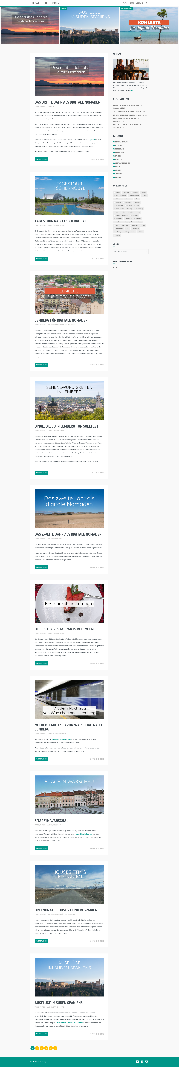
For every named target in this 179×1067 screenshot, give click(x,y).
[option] (30, 25)
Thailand (118, 174)
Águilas (118, 235)
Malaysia (118, 159)
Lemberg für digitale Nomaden (61, 320)
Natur (138, 212)
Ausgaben (135, 192)
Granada (137, 202)
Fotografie (119, 149)
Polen (55, 733)
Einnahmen (129, 199)
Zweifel (141, 232)
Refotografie (119, 218)
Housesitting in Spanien (83, 834)
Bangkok (124, 195)
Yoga (134, 232)
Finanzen (118, 145)
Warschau (136, 228)
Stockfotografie (129, 222)
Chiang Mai (119, 199)
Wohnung (118, 232)
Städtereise (139, 222)
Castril (145, 195)
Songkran (118, 222)
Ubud (143, 225)
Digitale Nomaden (54, 325)
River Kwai (129, 218)
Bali (117, 195)
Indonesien (119, 152)
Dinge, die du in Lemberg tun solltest (67, 426)
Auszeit (144, 192)
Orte (132, 3)
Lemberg (129, 208)
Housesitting (119, 205)
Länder (49, 106)
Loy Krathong (139, 208)
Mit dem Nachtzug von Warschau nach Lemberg (68, 727)
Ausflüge (126, 192)
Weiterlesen (41, 159)
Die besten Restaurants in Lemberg (65, 629)
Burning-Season (134, 195)
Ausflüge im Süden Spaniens (59, 1002)
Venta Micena (119, 228)
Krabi (137, 205)
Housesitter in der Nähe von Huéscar (69, 1023)
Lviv (117, 212)
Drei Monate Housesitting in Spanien (66, 910)
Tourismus (125, 225)
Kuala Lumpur (120, 208)
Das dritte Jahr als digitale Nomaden (67, 102)
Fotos (125, 3)
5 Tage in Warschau (52, 820)
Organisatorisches (122, 163)
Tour (117, 225)
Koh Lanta (129, 205)
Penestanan (134, 215)
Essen (137, 199)
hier (132, 90)
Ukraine (56, 225)
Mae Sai (130, 212)
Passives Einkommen (122, 215)
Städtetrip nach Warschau (61, 739)
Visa (128, 228)
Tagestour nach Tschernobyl (61, 220)
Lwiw (123, 212)
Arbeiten (118, 192)
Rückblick (138, 218)
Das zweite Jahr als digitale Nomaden (68, 534)
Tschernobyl (134, 225)
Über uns (139, 3)
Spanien (71, 914)
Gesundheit (128, 202)
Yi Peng (127, 232)
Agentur (92, 139)
